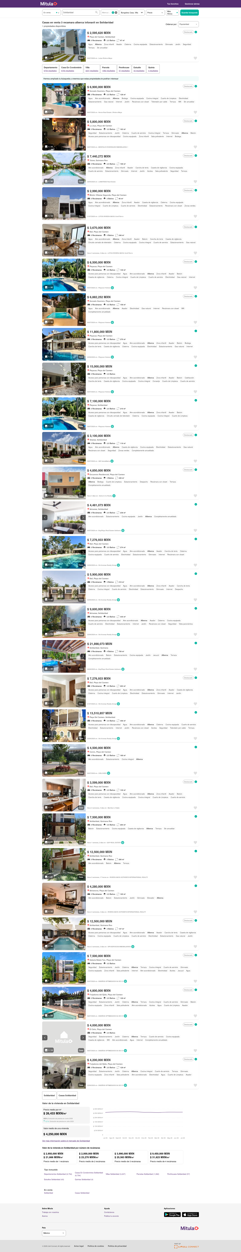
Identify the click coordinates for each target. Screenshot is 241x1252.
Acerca (45, 1216)
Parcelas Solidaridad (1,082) (148, 1174)
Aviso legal (79, 1246)
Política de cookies (96, 1246)
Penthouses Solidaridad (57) (178, 1174)
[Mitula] (49, 4)
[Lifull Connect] (186, 1247)
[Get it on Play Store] (172, 1215)
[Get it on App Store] (190, 1215)
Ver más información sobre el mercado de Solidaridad (66, 1140)
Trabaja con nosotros (50, 1212)
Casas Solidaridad (82, 1193)
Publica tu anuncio (111, 1216)
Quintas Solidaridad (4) (84, 1179)
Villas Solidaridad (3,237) (116, 1174)
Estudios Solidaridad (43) (54, 1179)
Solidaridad (48, 1193)
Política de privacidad (117, 1246)
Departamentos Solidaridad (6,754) (58, 1174)
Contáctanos (109, 1212)
